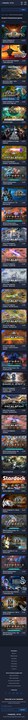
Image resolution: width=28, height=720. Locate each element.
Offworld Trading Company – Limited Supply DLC (10, 183)
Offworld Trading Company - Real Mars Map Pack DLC (11, 633)
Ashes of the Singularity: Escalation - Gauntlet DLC (9, 264)
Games (6, 14)
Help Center (14, 658)
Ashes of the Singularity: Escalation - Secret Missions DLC (11, 162)
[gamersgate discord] (17, 693)
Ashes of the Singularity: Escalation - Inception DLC (9, 244)
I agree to (8, 706)
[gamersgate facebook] (6, 693)
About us (14, 653)
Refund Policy (14, 666)
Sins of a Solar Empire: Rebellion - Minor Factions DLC (11, 61)
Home (2, 14)
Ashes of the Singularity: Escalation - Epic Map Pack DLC (10, 305)
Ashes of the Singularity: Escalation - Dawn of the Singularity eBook (9, 390)
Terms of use (14, 661)
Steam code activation (14, 678)
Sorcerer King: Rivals (8, 472)
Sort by (23, 22)
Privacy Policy (14, 663)
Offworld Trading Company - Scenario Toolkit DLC (10, 572)
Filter (4, 22)
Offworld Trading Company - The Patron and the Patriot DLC (11, 452)
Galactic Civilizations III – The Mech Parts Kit (10, 203)
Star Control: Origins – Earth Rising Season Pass (10, 82)
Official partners (14, 656)
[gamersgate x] (9, 693)
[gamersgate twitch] (13, 693)
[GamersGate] (14, 715)
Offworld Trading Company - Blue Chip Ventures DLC (11, 368)
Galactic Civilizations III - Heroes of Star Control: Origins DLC (11, 102)
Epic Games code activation (14, 680)
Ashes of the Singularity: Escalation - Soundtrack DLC (10, 411)
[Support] (21, 693)
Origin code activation (14, 675)
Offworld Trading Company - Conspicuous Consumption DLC (10, 224)
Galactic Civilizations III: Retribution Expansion (9, 41)
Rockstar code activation (14, 683)
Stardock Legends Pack (8, 491)
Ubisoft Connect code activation (14, 686)
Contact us (14, 669)
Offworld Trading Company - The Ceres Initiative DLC (11, 531)
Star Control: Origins (8, 122)
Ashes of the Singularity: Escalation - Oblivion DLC (9, 285)
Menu (25, 4)
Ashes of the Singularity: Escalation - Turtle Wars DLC (10, 326)
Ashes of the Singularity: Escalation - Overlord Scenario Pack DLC (10, 347)
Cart (22, 4)
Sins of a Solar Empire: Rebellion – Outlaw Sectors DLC (11, 592)
